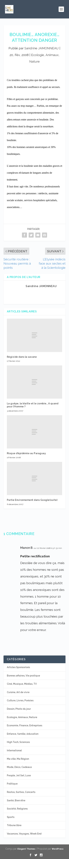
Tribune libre (14, 825)
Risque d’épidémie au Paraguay (26, 453)
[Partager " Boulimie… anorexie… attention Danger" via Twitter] (31, 235)
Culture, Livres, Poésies (20, 700)
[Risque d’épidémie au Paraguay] (34, 431)
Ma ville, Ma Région (18, 758)
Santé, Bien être (16, 800)
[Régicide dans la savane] (34, 335)
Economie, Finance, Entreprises (24, 725)
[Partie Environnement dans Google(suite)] (34, 478)
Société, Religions (17, 808)
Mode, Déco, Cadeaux (19, 767)
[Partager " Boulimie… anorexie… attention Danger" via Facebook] (24, 235)
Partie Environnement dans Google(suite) (32, 500)
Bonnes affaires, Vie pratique (23, 675)
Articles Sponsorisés (18, 667)
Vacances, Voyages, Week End (24, 833)
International (14, 750)
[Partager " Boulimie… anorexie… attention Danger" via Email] (37, 235)
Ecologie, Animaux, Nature (22, 717)
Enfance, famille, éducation (22, 733)
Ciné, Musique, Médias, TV (22, 684)
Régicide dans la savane (22, 357)
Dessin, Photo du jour (19, 709)
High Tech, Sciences (18, 742)
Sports (10, 817)
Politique (12, 783)
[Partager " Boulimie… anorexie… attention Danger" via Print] (44, 235)
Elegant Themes (26, 849)
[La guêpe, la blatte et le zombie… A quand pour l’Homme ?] (34, 382)
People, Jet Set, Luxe (19, 775)
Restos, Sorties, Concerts (21, 792)
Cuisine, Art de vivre (18, 692)
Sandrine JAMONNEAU (41, 48)
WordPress (57, 849)
